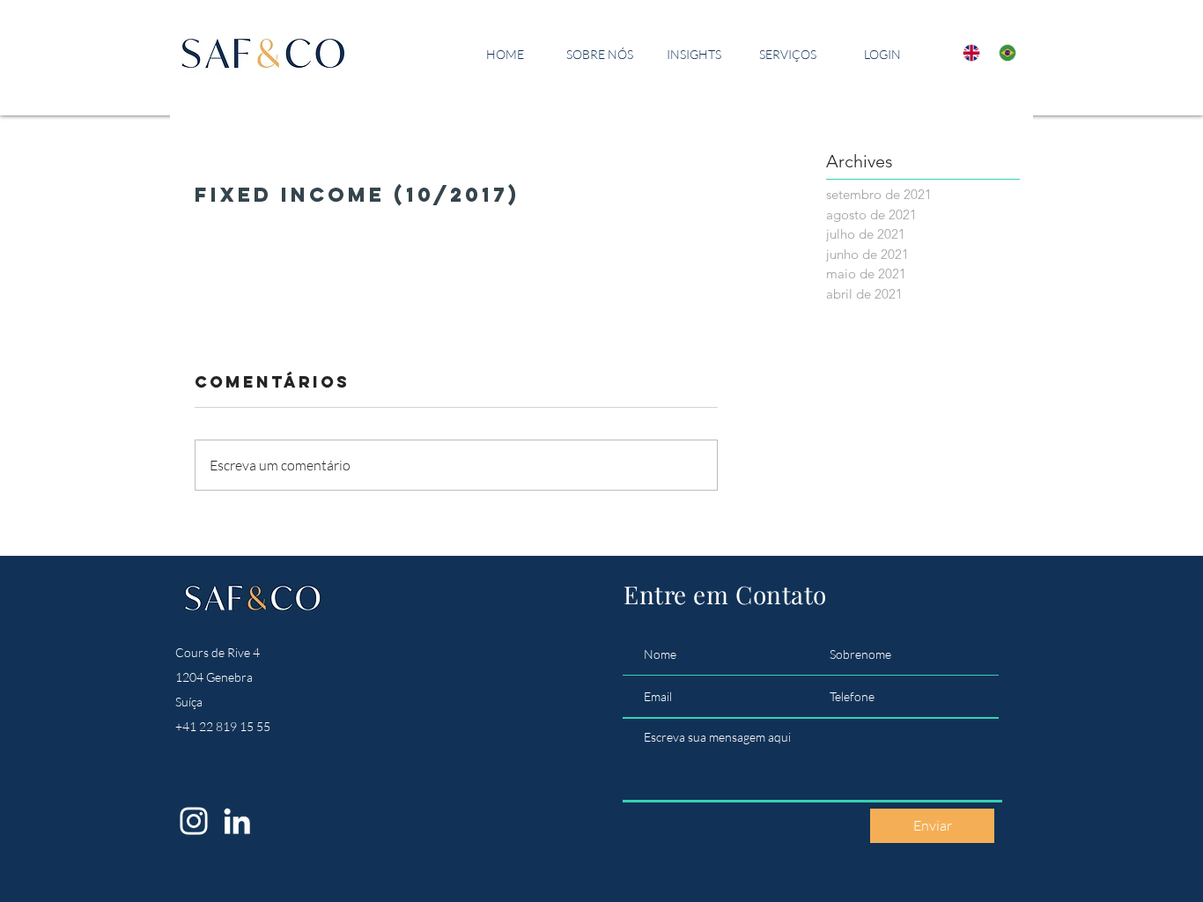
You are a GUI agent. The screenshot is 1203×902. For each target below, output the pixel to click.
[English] (967, 53)
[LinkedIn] (236, 820)
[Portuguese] (1003, 53)
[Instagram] (193, 820)
